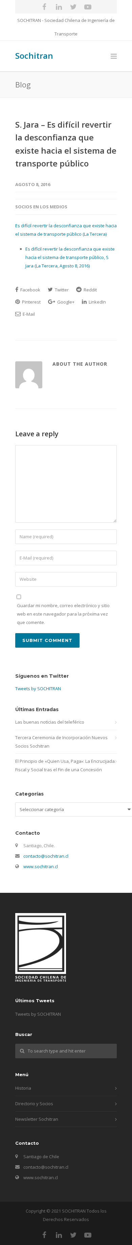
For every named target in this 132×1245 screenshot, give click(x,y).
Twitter (61, 290)
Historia (23, 1088)
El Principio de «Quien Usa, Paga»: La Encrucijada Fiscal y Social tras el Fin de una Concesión (65, 765)
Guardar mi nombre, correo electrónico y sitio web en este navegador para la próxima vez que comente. (63, 613)
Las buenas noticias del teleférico (49, 722)
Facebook (29, 290)
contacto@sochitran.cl (45, 856)
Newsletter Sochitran (36, 1119)
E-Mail (28, 314)
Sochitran (34, 55)
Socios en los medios (41, 207)
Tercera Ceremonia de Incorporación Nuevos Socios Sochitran (61, 741)
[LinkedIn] (59, 7)
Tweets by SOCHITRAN (38, 688)
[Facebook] (44, 7)
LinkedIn (97, 302)
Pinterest (31, 302)
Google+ (65, 302)
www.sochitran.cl (40, 866)
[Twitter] (73, 7)
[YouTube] (88, 7)
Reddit (90, 290)
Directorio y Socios (34, 1103)
